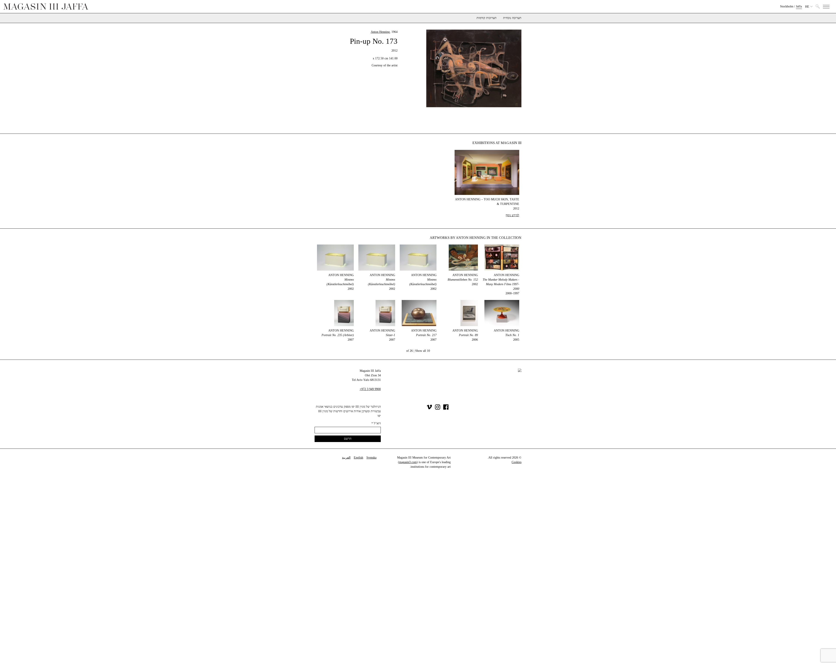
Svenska (371, 457)
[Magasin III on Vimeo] (429, 408)
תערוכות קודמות (487, 18)
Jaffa (799, 6)
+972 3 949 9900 (370, 389)
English (358, 457)
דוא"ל (376, 423)
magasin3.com (408, 462)
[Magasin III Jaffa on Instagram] (437, 408)
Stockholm (786, 6)
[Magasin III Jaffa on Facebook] (445, 408)
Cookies (516, 462)
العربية (346, 457)
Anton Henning (380, 32)
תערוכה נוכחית (512, 18)
